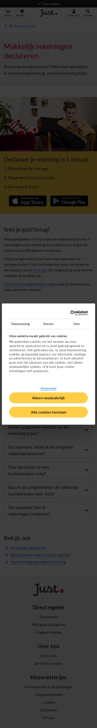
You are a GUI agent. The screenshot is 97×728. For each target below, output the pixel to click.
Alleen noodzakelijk (48, 397)
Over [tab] (76, 323)
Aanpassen (48, 388)
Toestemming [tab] (20, 323)
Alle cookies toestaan (48, 412)
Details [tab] (48, 323)
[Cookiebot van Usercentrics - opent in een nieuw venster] (68, 313)
